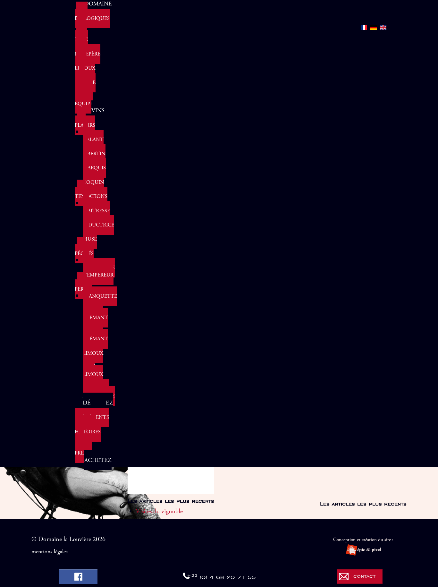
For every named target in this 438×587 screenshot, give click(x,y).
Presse (83, 453)
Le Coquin (93, 179)
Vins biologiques (92, 15)
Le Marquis (94, 164)
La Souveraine (99, 264)
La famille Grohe (85, 82)
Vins (98, 110)
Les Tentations (91, 193)
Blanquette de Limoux (100, 303)
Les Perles (83, 286)
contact (364, 575)
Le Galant (93, 136)
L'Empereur (98, 275)
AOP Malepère (87, 50)
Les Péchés (84, 250)
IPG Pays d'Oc (81, 32)
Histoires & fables (88, 439)
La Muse (90, 235)
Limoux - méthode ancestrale (99, 385)
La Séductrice (98, 221)
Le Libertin (94, 150)
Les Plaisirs (85, 122)
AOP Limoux (85, 65)
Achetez (98, 460)
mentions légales (49, 552)
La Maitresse (96, 207)
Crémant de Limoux (95, 324)
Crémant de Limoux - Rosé (95, 353)
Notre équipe (84, 100)
